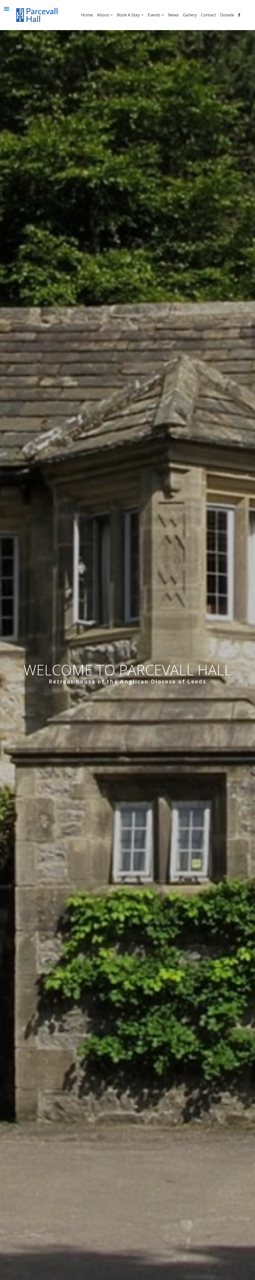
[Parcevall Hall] (31, 15)
